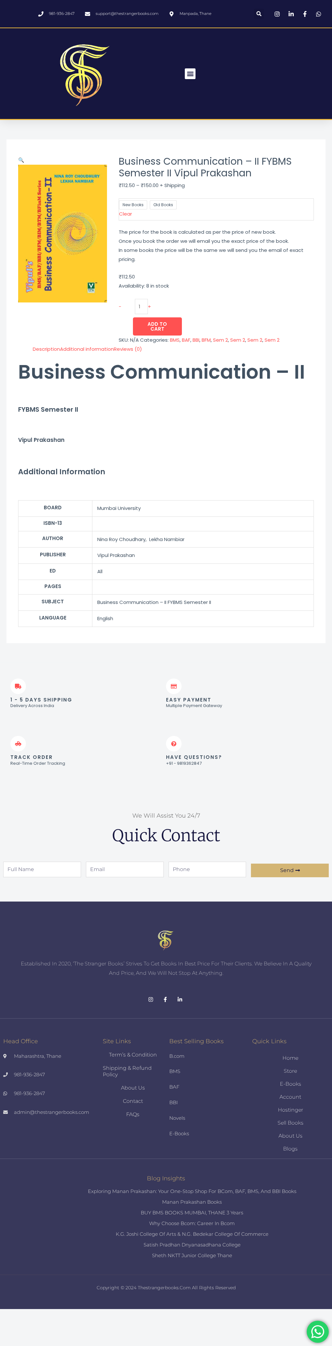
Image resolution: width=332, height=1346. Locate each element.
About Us (133, 1088)
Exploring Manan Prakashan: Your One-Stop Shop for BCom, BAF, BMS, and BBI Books (192, 1191)
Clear (125, 213)
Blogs (290, 1149)
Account (290, 1097)
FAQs (132, 1114)
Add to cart (157, 326)
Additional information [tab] (87, 349)
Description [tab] (46, 349)
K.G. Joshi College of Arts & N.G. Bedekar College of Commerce (192, 1234)
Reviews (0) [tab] (128, 349)
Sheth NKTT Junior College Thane (192, 1255)
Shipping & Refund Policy (127, 1071)
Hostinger (290, 1110)
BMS (175, 339)
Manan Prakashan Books (192, 1202)
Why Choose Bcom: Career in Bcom (192, 1223)
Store (290, 1071)
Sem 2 (220, 339)
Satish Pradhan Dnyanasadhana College (192, 1245)
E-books (290, 1084)
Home (290, 1058)
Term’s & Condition (133, 1055)
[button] (259, 14)
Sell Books (290, 1123)
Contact (133, 1101)
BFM (206, 339)
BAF (186, 339)
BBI (196, 339)
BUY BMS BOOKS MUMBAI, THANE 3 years (192, 1213)
